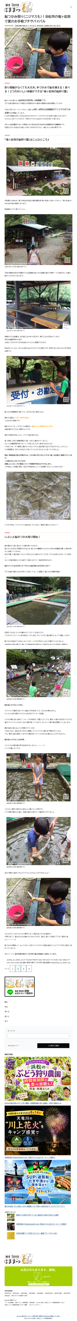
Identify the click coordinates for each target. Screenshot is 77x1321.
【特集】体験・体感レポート (22, 26)
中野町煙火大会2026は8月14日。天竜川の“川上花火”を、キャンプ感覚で (30, 1157)
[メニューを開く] (71, 7)
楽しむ (34, 26)
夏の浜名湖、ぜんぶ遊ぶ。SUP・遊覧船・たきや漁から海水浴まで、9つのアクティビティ (35, 1206)
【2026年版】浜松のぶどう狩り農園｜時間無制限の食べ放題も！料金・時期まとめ (33, 1103)
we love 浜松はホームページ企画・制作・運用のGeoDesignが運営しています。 (38, 1316)
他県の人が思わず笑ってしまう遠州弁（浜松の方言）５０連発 (37, 1215)
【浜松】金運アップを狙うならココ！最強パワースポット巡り (36, 1233)
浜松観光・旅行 (48, 26)
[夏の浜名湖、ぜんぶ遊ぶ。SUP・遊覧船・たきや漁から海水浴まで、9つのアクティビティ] (38, 1182)
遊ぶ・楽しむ (57, 26)
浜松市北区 (40, 26)
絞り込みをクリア (13, 1045)
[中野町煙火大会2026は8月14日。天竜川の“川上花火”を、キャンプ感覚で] (38, 1131)
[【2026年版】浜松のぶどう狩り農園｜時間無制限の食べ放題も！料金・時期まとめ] (38, 1079)
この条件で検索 (53, 1045)
